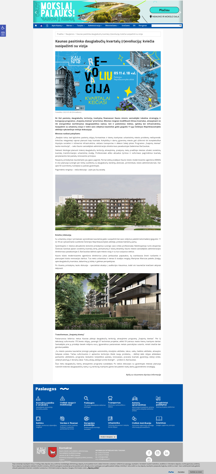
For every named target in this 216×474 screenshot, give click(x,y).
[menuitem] (35, 25)
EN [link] (134, 25)
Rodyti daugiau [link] (107, 437)
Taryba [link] (80, 25)
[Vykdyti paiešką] (180, 25)
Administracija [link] (94, 25)
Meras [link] (69, 25)
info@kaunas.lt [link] (104, 459)
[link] (3, 28)
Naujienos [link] (70, 34)
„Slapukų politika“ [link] (93, 468)
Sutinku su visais (196, 472)
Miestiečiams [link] (111, 25)
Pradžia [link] (60, 34)
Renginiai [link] (143, 25)
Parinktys (181, 472)
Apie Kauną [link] (57, 25)
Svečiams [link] (126, 25)
